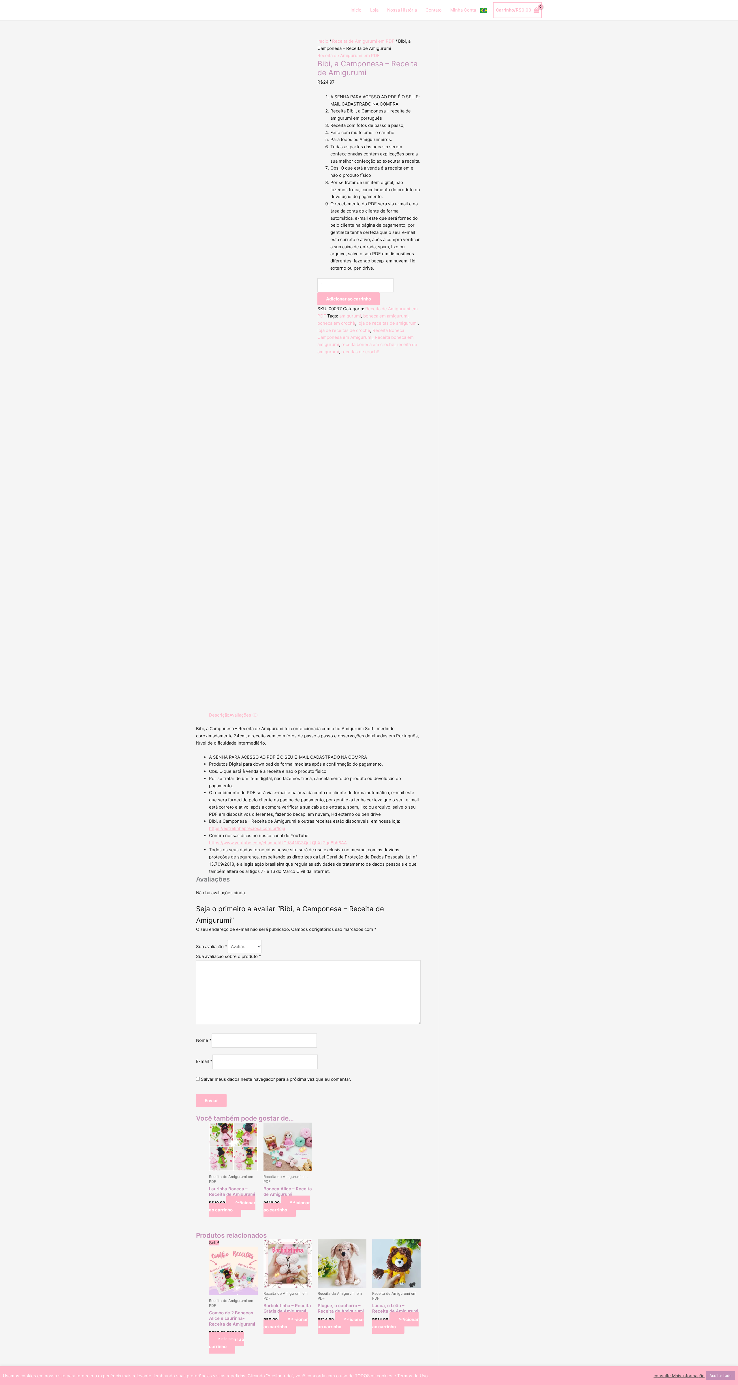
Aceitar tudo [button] (720, 1375)
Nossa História (402, 10)
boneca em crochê (336, 323)
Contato (434, 10)
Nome (204, 1040)
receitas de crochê (360, 351)
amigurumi (350, 316)
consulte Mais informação (679, 1375)
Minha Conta (463, 10)
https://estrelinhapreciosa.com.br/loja (247, 828)
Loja (374, 10)
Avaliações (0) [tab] (243, 715)
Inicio (356, 10)
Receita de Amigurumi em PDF (363, 41)
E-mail (204, 1061)
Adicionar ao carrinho (348, 299)
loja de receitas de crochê (343, 330)
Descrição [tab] (219, 715)
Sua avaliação (211, 946)
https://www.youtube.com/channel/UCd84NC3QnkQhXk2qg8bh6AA (278, 842)
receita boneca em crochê (367, 344)
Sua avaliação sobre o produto (228, 956)
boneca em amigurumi (385, 316)
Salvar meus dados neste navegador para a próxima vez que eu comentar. (276, 1079)
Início (322, 41)
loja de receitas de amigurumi (387, 323)
